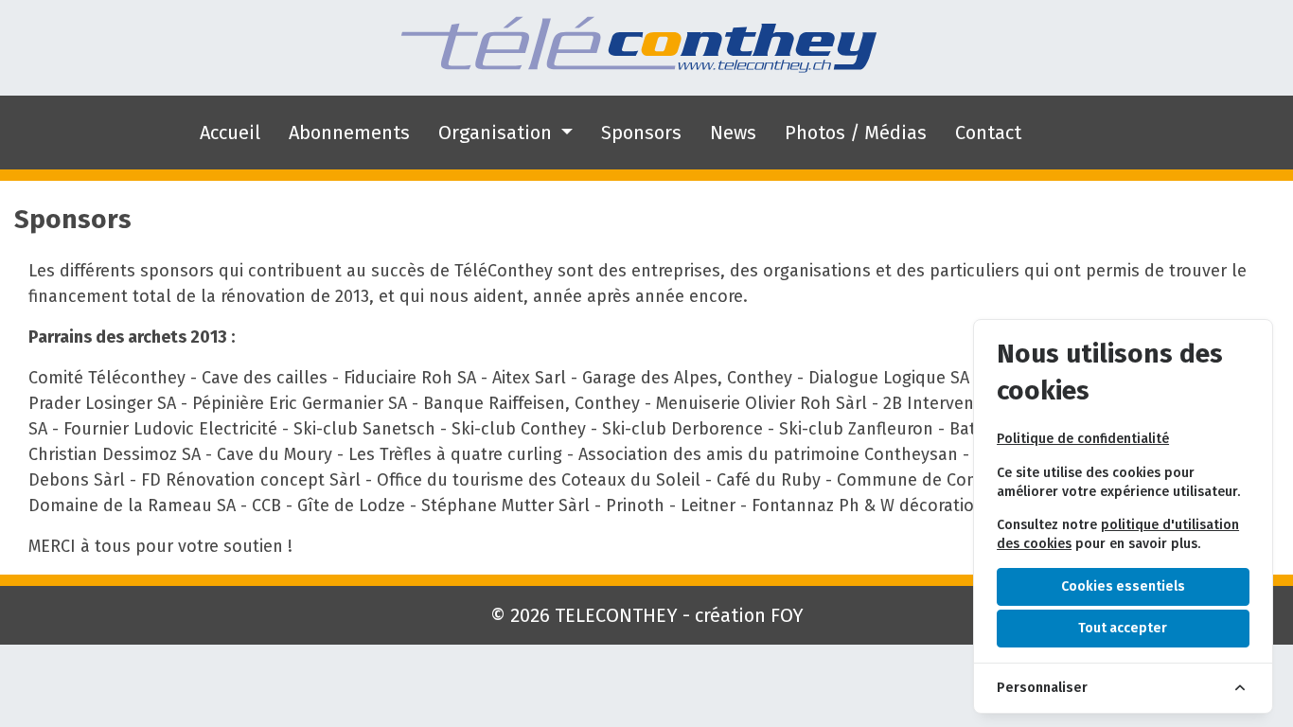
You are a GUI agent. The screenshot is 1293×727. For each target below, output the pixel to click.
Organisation (497, 132)
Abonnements (349, 132)
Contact (988, 132)
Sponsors (641, 132)
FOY (787, 615)
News (733, 132)
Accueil (230, 132)
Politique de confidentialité (1083, 439)
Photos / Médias (856, 132)
